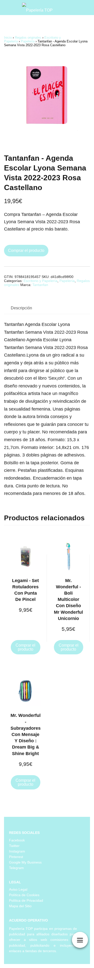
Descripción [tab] (21, 308)
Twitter (14, 846)
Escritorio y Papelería (40, 281)
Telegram (16, 868)
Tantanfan (40, 285)
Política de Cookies (24, 895)
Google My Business (25, 862)
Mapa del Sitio (20, 906)
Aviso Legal (18, 889)
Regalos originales (28, 37)
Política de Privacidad (26, 900)
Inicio (8, 37)
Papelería (28, 41)
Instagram (17, 851)
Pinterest (16, 857)
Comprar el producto (26, 250)
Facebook (17, 840)
